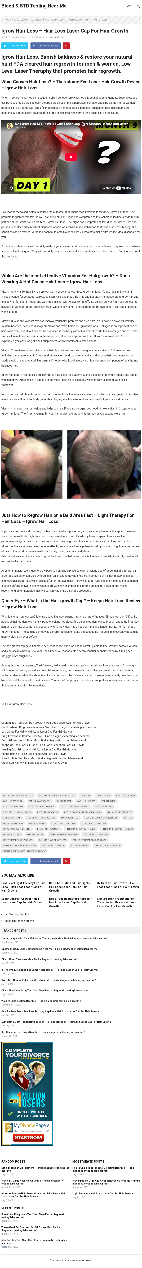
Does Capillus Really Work (17, 812)
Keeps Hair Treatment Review (81, 829)
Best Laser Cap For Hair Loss (18, 795)
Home (8, 20)
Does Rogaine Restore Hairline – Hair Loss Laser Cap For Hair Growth (70, 902)
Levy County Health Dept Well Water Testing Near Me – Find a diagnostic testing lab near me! (54, 938)
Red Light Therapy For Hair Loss (89, 840)
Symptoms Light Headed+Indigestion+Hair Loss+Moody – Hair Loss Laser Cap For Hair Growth (56, 1021)
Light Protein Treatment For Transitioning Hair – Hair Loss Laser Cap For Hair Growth (116, 902)
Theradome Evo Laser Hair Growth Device (24, 851)
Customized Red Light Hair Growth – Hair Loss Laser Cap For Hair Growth (45, 722)
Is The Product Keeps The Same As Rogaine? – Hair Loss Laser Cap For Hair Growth (49, 969)
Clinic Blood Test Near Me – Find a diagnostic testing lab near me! (39, 959)
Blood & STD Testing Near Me (33, 6)
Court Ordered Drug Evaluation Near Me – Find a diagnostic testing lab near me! (49, 727)
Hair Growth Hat (70, 818)
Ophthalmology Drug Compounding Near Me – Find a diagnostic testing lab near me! (49, 949)
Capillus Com (64, 801)
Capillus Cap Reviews (40, 801)
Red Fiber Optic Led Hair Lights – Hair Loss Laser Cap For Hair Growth (70, 886)
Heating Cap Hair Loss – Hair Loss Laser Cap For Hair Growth (38, 749)
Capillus (85, 795)
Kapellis (128, 818)
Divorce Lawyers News (13, 37)
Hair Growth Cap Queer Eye (41, 818)
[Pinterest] (66, 45)
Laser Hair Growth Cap (96, 834)
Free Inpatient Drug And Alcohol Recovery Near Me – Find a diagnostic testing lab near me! (106, 1182)
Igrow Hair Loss (22, 704)
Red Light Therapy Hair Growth (19, 846)
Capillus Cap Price (12, 801)
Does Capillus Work (47, 812)
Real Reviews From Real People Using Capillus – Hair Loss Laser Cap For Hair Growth (50, 1011)
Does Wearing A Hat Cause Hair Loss (82, 812)
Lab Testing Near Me (16, 914)
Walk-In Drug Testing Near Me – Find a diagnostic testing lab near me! (41, 1001)
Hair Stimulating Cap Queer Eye (101, 818)
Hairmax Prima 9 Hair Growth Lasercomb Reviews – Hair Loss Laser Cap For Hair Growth (33, 1195)
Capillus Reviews (104, 807)
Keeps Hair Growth (13, 823)
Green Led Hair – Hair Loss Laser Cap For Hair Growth (34, 762)
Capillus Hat (108, 801)
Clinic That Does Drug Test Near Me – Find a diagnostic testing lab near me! (44, 990)
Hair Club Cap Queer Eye (119, 812)
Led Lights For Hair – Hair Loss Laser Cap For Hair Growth (36, 731)
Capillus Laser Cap (13, 807)
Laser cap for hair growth (29, 20)
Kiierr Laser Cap (35, 834)
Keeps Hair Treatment (48, 829)
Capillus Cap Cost (125, 795)
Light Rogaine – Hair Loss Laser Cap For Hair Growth (102, 1193)
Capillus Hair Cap (86, 801)
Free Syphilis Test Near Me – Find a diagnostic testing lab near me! (42, 758)
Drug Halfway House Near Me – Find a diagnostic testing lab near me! (43, 740)
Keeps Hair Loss (37, 823)
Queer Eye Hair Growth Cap (52, 840)
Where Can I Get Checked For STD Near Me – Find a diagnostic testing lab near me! (30, 1229)
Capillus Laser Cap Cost (41, 807)
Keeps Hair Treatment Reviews (117, 829)
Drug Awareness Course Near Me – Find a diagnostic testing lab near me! (45, 736)
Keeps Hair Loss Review (63, 823)
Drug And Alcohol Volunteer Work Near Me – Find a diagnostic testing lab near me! (48, 980)
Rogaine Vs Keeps (79, 846)
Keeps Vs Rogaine (12, 834)
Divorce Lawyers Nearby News (74, 1260)
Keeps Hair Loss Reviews (93, 823)
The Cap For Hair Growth (107, 846)
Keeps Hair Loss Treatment (17, 829)
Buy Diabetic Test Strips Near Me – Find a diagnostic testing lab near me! (43, 1032)
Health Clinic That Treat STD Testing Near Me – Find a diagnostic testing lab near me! (103, 1169)
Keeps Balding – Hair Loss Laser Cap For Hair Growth (33, 754)
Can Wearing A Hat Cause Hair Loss (57, 795)
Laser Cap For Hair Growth (64, 834)
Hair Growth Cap (12, 818)
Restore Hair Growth (53, 846)
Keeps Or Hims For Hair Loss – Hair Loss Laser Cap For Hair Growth (42, 745)
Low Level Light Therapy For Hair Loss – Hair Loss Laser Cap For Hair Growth (23, 886)
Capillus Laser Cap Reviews (75, 807)
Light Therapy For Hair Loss (17, 840)
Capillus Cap (103, 795)
